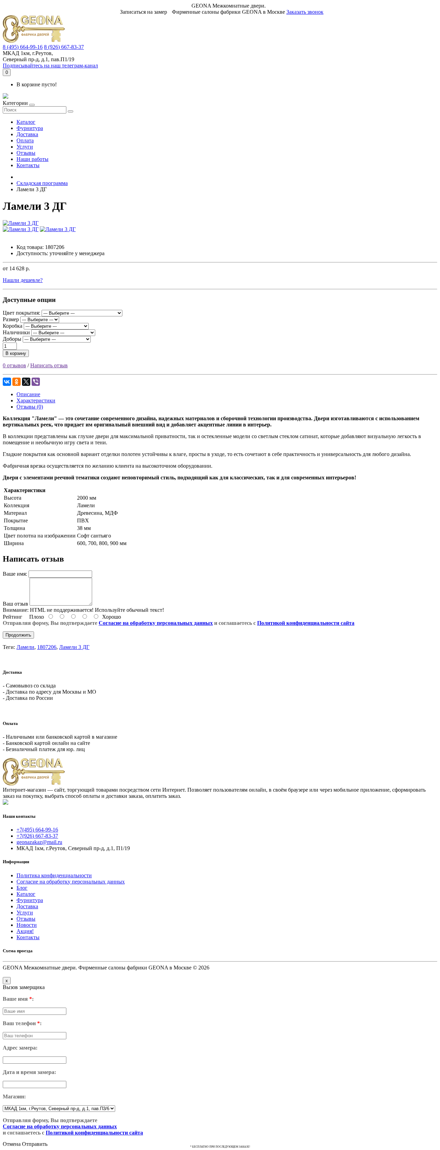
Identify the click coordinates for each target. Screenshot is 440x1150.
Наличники (16, 332)
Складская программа (42, 183)
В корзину (16, 353)
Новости (26, 925)
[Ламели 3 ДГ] (20, 223)
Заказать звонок (304, 12)
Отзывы (25, 153)
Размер (11, 319)
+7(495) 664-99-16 (37, 830)
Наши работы (32, 159)
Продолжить (18, 635)
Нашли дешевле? (23, 280)
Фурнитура (29, 128)
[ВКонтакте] (7, 382)
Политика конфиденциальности (54, 875)
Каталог (25, 122)
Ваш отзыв (15, 604)
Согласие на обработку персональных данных (156, 623)
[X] (26, 382)
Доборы (12, 339)
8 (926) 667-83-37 (64, 47)
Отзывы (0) (29, 407)
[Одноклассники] (16, 382)
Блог (22, 888)
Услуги (24, 147)
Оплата (25, 140)
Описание (28, 394)
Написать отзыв (49, 365)
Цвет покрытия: (21, 313)
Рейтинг (12, 617)
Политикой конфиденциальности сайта (305, 623)
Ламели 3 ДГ (74, 647)
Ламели (25, 647)
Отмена (12, 1144)
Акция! (25, 931)
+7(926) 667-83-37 (37, 836)
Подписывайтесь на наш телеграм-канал (50, 65)
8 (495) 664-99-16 (23, 47)
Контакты (28, 165)
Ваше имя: (15, 574)
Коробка (12, 326)
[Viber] (36, 382)
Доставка (27, 134)
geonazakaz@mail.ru (39, 842)
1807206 (46, 647)
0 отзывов (14, 365)
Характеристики (35, 400)
